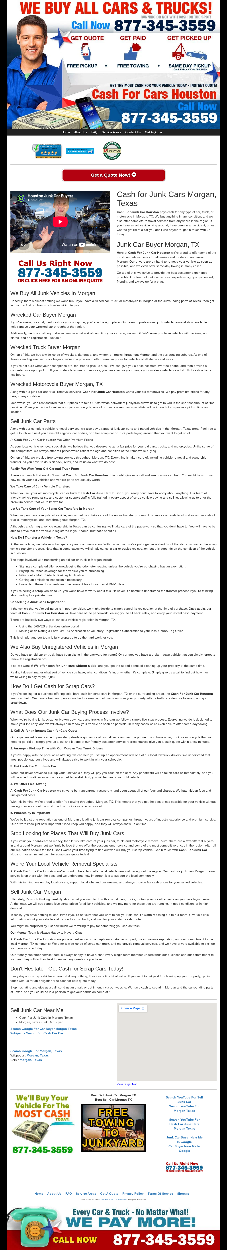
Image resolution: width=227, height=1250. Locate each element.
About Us (80, 132)
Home (66, 132)
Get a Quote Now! (111, 175)
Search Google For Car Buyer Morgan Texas (43, 1028)
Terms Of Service (160, 1193)
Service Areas (111, 132)
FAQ (94, 132)
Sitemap (183, 1193)
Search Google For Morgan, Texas (36, 1051)
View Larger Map (127, 1084)
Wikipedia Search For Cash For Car (36, 1033)
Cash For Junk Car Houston (113, 1199)
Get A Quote (153, 132)
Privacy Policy (133, 1193)
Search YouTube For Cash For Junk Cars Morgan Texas (184, 1124)
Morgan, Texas (38, 1055)
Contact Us (133, 132)
